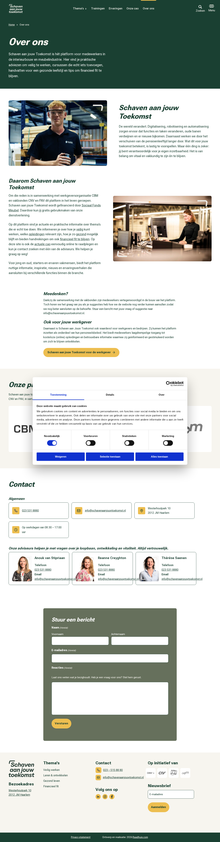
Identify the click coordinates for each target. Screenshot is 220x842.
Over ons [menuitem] (148, 8)
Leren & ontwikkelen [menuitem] (55, 775)
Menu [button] (211, 10)
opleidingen (37, 234)
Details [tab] (110, 394)
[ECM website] (188, 429)
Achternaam (118, 634)
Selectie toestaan (110, 456)
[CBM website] (31, 429)
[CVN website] (162, 773)
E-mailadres (64, 650)
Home (12, 24)
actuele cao (42, 244)
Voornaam (57, 634)
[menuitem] (80, 8)
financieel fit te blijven (75, 239)
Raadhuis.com (140, 837)
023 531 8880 (30, 510)
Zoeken (200, 10)
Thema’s (78, 8)
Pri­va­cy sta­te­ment (80, 837)
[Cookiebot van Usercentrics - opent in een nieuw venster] (168, 383)
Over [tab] (161, 394)
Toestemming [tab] (58, 394)
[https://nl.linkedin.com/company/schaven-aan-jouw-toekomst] (98, 796)
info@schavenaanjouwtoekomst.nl (105, 510)
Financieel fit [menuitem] (51, 786)
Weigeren (60, 456)
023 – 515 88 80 (113, 770)
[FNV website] (174, 773)
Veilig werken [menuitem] (51, 770)
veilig (79, 229)
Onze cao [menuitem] (132, 8)
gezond (81, 234)
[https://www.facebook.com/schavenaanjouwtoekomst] (111, 796)
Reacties (62, 667)
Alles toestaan (159, 456)
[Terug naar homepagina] (16, 8)
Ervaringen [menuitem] (115, 8)
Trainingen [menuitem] (98, 8)
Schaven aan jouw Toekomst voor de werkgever (79, 352)
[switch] (91, 443)
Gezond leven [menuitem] (51, 780)
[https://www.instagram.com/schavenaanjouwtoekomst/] (105, 796)
